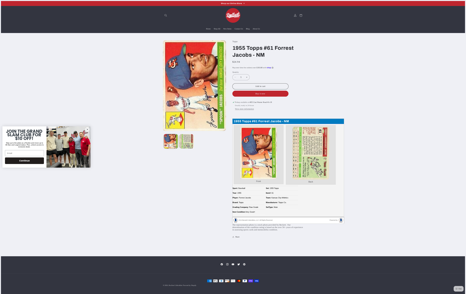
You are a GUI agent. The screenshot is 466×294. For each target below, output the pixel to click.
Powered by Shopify (189, 285)
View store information (244, 109)
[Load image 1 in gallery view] (171, 141)
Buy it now (260, 94)
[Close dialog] (87, 129)
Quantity (235, 72)
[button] (166, 15)
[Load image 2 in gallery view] (186, 141)
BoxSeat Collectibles (175, 285)
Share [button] (237, 237)
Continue (24, 160)
